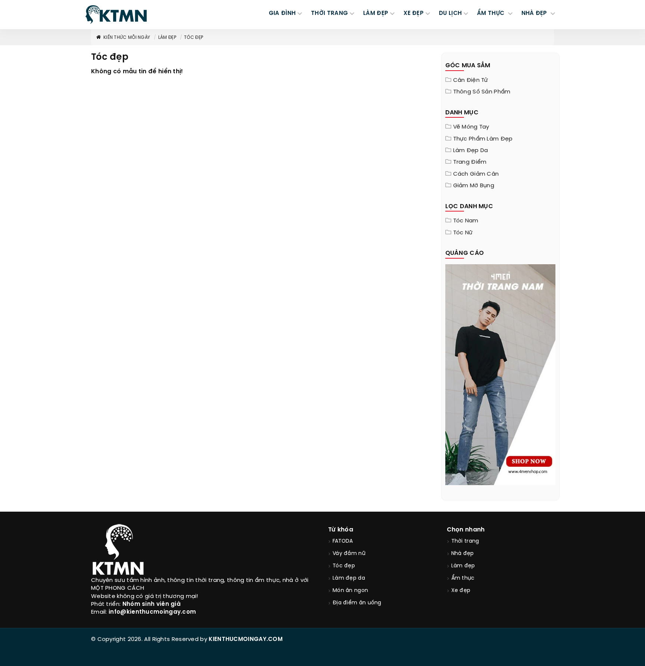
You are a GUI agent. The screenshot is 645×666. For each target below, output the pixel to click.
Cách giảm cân (476, 174)
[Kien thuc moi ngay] (116, 14)
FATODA (343, 541)
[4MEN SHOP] (500, 374)
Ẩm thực (463, 578)
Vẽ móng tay (471, 127)
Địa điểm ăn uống (357, 603)
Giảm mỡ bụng (474, 186)
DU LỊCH (450, 13)
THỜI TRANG (329, 13)
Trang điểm (470, 162)
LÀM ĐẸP (375, 13)
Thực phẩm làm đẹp (483, 139)
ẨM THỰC (491, 13)
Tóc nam (466, 221)
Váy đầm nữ (349, 553)
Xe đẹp (461, 590)
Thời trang (465, 541)
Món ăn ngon (350, 590)
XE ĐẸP (413, 13)
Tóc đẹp (193, 37)
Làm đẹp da (470, 151)
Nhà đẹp (462, 553)
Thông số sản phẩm (482, 92)
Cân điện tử (470, 80)
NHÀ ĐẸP (535, 13)
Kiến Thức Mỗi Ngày (126, 37)
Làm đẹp (167, 37)
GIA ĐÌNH (282, 13)
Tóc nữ (463, 233)
